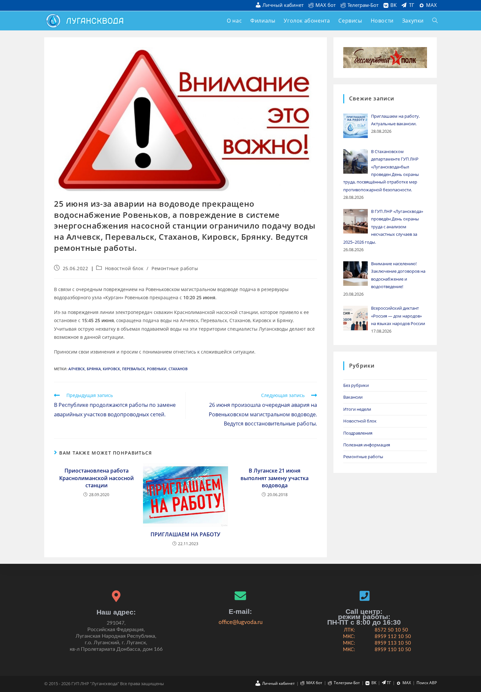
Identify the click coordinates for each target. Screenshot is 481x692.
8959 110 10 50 (393, 649)
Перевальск (133, 368)
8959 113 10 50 (393, 643)
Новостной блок (124, 268)
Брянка (94, 368)
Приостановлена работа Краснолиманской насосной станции (96, 478)
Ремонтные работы (174, 268)
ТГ (411, 5)
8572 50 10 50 (391, 630)
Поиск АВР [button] (427, 682)
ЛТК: (349, 630)
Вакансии (353, 397)
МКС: (349, 636)
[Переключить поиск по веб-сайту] (435, 20)
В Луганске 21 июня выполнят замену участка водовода (274, 478)
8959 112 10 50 (393, 636)
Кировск (111, 368)
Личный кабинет (283, 5)
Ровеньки (157, 368)
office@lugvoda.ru (240, 622)
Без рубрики (356, 385)
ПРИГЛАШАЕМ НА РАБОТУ (185, 534)
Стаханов (178, 368)
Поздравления (357, 433)
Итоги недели (357, 409)
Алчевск (76, 368)
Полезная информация (366, 445)
